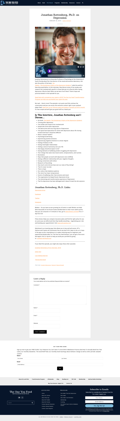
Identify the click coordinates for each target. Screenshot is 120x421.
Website (36, 323)
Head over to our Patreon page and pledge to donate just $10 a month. (63, 107)
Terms (61, 417)
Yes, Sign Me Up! (99, 406)
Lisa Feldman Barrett (41, 255)
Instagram (38, 202)
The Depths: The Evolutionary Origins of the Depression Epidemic (63, 120)
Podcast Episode (60, 265)
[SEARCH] (32, 402)
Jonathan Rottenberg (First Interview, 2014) (48, 248)
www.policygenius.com (64, 223)
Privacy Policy (106, 411)
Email (35, 315)
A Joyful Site (77, 417)
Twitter (37, 198)
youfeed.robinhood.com (44, 238)
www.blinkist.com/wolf (72, 211)
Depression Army (40, 190)
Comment (37, 285)
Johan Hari (38, 252)
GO (60, 368)
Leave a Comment (67, 20)
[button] (83, 2)
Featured (53, 265)
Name (36, 308)
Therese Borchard (40, 259)
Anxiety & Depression (46, 265)
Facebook (38, 194)
